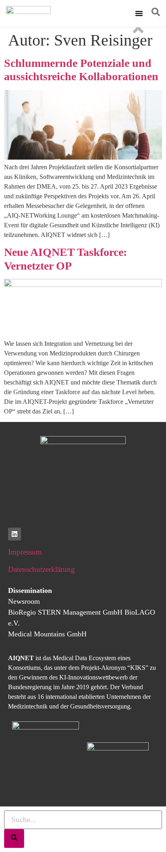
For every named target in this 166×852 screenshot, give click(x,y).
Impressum (25, 552)
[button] (139, 13)
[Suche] (14, 838)
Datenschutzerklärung (41, 569)
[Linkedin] (14, 534)
